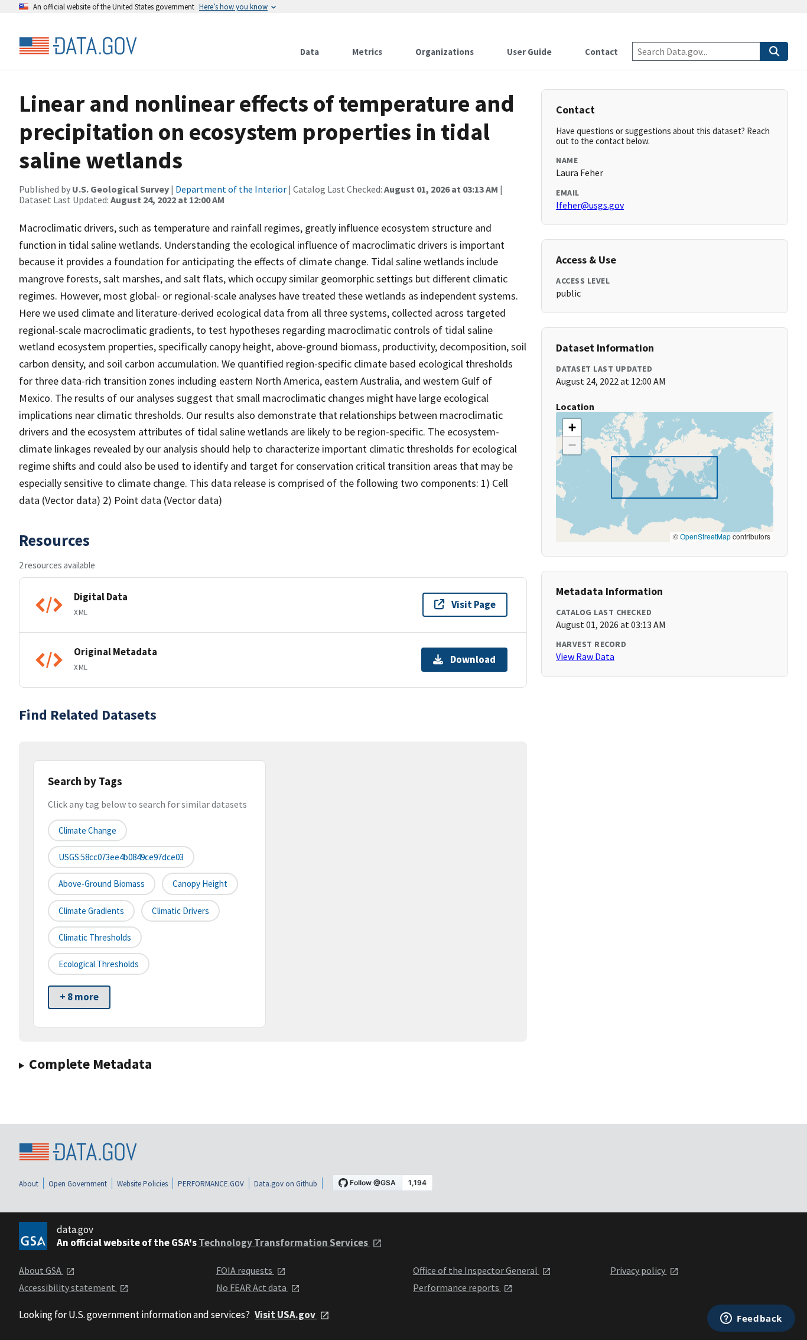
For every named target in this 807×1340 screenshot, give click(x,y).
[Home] (78, 46)
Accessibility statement (68, 1287)
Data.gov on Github (285, 1184)
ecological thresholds (98, 964)
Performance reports (457, 1287)
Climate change (87, 830)
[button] (572, 428)
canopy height (200, 883)
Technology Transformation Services (284, 1242)
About (28, 1184)
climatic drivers (180, 910)
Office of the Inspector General (476, 1270)
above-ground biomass (101, 883)
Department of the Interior (231, 189)
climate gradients (91, 910)
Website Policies (142, 1184)
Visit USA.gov (286, 1314)
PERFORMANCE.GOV (211, 1184)
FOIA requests (245, 1270)
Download (473, 659)
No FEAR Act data (252, 1287)
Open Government (77, 1184)
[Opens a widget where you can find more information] (751, 1319)
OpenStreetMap (705, 536)
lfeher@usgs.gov (590, 205)
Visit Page (473, 604)
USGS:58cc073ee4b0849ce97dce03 (121, 857)
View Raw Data (585, 656)
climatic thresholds (94, 937)
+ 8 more (79, 996)
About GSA (41, 1270)
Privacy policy (638, 1270)
